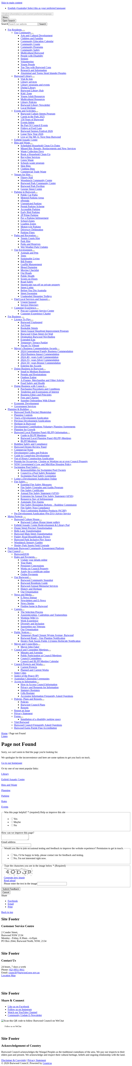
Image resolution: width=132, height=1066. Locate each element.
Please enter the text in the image (20, 883)
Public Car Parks (29, 194)
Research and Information (34, 70)
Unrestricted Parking (31, 203)
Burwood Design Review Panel (30, 447)
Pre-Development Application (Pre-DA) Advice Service (42, 513)
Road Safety (27, 281)
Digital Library (28, 87)
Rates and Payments (24, 557)
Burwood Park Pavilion (33, 186)
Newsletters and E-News (33, 600)
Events (4, 806)
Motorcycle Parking (31, 226)
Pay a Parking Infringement (34, 218)
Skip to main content (11, 2)
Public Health (27, 276)
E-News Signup (29, 597)
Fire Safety (19, 481)
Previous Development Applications (32, 420)
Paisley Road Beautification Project (32, 536)
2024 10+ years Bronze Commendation (41, 363)
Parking (5, 795)
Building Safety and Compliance (30, 444)
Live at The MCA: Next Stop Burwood (41, 137)
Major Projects (15, 516)
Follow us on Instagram (20, 1009)
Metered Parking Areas (32, 197)
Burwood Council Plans (33, 704)
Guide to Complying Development (31, 455)
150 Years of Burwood (32, 119)
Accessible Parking (30, 209)
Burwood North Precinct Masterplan (32, 412)
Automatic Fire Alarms (32, 502)
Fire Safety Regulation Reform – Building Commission (49, 504)
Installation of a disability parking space (41, 719)
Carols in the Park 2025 (33, 116)
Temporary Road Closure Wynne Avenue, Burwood (47, 635)
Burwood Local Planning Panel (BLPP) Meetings (46, 438)
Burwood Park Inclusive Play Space (32, 539)
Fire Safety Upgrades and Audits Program (42, 487)
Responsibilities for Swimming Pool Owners (43, 470)
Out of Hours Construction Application (34, 458)
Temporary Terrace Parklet (34, 342)
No (15, 825)
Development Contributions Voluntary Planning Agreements (44, 426)
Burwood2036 (21, 554)
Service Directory (29, 305)
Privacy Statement (23, 713)
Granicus (47, 1063)
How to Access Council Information (39, 684)
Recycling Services (30, 157)
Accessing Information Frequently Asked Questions (47, 696)
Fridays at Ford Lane (31, 128)
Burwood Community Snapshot (37, 580)
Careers (18, 609)
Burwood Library (23, 76)
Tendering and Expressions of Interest (40, 391)
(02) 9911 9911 (16, 969)
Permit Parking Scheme (32, 206)
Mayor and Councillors (26, 644)
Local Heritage (28, 108)
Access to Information (25, 681)
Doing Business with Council (29, 386)
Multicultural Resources (33, 99)
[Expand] (23, 30)
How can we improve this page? (17, 832)
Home (4, 733)
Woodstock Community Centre (36, 180)
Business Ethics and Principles (36, 394)
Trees (23, 255)
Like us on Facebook (18, 1006)
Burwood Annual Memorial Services (39, 586)
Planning (5, 790)
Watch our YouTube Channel (22, 1012)
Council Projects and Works (28, 664)
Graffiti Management (31, 264)
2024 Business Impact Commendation (40, 354)
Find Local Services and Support (30, 299)
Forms (17, 716)
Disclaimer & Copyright (13, 1060)
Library (5, 774)
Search (4, 24)
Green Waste (27, 160)
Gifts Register (28, 693)
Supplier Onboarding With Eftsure (38, 400)
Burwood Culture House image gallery (40, 522)
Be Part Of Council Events (34, 125)
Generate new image (14, 877)
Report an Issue (22, 710)
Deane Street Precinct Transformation (33, 528)
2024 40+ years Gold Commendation (39, 357)
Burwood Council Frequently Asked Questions (38, 725)
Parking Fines (28, 232)
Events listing (27, 122)
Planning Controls (23, 415)
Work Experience (29, 620)
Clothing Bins (28, 168)
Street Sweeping (29, 293)
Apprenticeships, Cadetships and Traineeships (44, 615)
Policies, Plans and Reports (28, 699)
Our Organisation (29, 591)
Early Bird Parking (30, 212)
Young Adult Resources (33, 96)
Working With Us (29, 617)
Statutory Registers (30, 690)
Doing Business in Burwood (28, 368)
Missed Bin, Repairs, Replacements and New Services (48, 148)
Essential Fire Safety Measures (36, 484)
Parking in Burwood (24, 192)
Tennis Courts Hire (30, 238)
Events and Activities (25, 110)
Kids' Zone (26, 93)
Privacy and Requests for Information (40, 687)
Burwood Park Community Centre (38, 183)
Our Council (14, 551)
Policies (24, 701)
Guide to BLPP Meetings (33, 435)
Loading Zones (28, 223)
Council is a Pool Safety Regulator (38, 473)
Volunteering (27, 61)
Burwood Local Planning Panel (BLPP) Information (40, 432)
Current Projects (29, 667)
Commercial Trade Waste (33, 171)
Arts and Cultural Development (36, 35)
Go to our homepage (11, 763)
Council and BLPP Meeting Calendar (40, 661)
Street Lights (27, 287)
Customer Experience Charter (36, 313)
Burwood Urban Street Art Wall (37, 334)
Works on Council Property (34, 568)
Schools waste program (32, 163)
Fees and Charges (30, 397)
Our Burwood (21, 577)
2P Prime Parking (29, 215)
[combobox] (27, 14)
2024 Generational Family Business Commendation (47, 351)
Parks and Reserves (30, 244)
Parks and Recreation (25, 235)
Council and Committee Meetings (31, 649)
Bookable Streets (29, 328)
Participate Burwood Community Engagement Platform (36, 548)
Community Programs (32, 47)
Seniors (24, 58)
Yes (15, 818)
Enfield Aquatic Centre (26, 139)
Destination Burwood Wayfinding (38, 336)
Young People (28, 64)
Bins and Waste (22, 142)
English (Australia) (37, 8)
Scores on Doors (29, 278)
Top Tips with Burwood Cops (36, 67)
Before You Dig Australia (33, 290)
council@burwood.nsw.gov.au (24, 972)
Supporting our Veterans (33, 626)
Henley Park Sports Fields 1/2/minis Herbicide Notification (50, 641)
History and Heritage (31, 588)
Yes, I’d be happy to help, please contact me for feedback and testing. (49, 855)
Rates (4, 801)
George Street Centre (31, 189)
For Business (14, 316)
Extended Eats (28, 339)
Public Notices (21, 632)
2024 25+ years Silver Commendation (40, 360)
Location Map (8, 975)
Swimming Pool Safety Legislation (38, 475)
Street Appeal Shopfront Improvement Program (45, 331)
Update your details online (34, 560)
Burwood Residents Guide (34, 583)
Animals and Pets (29, 252)
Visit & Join (27, 79)
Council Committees (31, 658)
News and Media (23, 594)
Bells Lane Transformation (27, 531)
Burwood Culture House (26, 519)
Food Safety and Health (33, 383)
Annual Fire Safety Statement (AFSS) (40, 493)
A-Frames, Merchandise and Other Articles (42, 380)
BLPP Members (29, 441)
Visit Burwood (21, 722)
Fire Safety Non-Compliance (35, 507)
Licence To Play (22, 319)
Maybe (17, 822)
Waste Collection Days (32, 151)
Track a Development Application (31, 418)
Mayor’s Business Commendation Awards (35, 348)
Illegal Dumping (29, 267)
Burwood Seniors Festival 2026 (37, 131)
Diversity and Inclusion (32, 623)
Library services (29, 81)
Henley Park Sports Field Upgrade (31, 545)
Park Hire (25, 241)
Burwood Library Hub (32, 90)
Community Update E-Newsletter (25, 1015)
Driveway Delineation (32, 229)
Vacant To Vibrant (30, 345)
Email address (8, 842)
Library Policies (29, 102)
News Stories (27, 603)
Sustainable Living (30, 258)
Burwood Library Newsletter (35, 105)
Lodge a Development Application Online (35, 478)
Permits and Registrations (33, 374)
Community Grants (30, 44)
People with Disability (32, 55)
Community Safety (30, 50)
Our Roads (26, 273)
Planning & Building (18, 409)
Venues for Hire (22, 174)
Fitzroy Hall (27, 177)
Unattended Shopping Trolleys (36, 296)
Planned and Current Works (35, 670)
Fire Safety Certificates (32, 490)
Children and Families (32, 38)
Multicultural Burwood (32, 53)
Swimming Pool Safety (26, 467)
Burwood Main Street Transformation (33, 533)
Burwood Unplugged (31, 322)
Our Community (22, 32)
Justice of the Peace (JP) (26, 675)
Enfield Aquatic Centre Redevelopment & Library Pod (42, 525)
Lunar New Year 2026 (32, 134)
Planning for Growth (24, 429)
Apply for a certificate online (35, 571)
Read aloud (9, 880)
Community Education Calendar (37, 41)
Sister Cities (20, 673)
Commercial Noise (23, 449)
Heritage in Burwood (25, 423)
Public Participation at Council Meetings (41, 655)
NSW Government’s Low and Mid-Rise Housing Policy (42, 464)
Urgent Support (28, 302)
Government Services (25, 406)
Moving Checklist (30, 270)
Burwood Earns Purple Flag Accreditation (35, 728)
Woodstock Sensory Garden (28, 542)
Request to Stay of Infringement (37, 499)
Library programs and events (35, 84)
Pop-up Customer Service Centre (37, 310)
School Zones (28, 221)
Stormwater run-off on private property (40, 284)
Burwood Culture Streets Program (38, 113)
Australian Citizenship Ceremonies (31, 678)
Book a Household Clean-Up (35, 154)
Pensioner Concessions (32, 565)
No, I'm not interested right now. (30, 858)
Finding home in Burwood (34, 606)
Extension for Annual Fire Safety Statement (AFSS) (47, 496)
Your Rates (26, 562)
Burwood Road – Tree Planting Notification (43, 638)
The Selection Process (32, 612)
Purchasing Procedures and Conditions (40, 389)
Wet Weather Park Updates (34, 247)
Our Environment (23, 250)
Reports (24, 707)
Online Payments (29, 574)
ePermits (25, 200)
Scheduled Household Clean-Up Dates (40, 145)
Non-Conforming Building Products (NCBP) (43, 510)
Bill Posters (26, 261)
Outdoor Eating (28, 377)
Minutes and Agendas (32, 652)
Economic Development (26, 403)
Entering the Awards (31, 365)
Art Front (25, 325)
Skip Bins (26, 165)
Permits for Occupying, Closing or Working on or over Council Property (51, 461)
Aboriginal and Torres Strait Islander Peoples (43, 73)
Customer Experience (25, 307)
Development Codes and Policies (31, 452)
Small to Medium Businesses (35, 371)
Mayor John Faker (30, 646)
